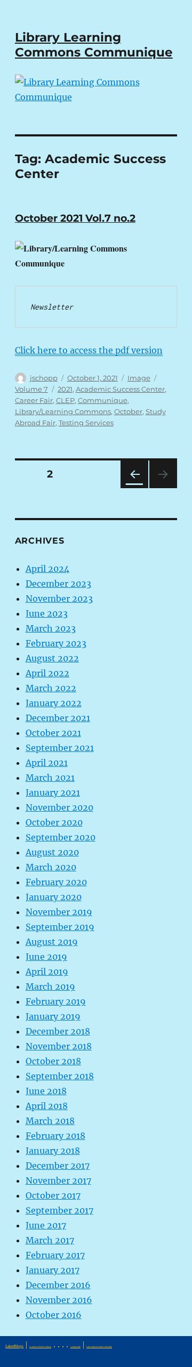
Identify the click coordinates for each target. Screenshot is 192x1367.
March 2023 (51, 628)
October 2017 (53, 1195)
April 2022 (47, 673)
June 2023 (47, 613)
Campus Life (75, 1347)
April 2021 (47, 762)
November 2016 (59, 1300)
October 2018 (53, 1061)
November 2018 (59, 1046)
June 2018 (46, 1091)
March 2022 (51, 688)
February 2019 (56, 1001)
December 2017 (58, 1165)
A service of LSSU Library (40, 1347)
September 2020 (60, 837)
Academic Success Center (120, 389)
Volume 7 (31, 389)
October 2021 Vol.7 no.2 (75, 218)
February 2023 (56, 643)
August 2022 (52, 658)
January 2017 (52, 1270)
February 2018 (55, 1135)
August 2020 (52, 852)
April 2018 (47, 1106)
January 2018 (53, 1150)
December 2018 (58, 1031)
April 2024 (47, 568)
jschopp (44, 378)
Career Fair (34, 400)
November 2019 (59, 912)
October (128, 411)
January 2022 (54, 703)
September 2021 (60, 747)
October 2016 (54, 1314)
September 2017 (59, 1210)
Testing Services (86, 422)
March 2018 (50, 1120)
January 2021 (53, 792)
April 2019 (47, 971)
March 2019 (50, 986)
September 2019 (60, 926)
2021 (65, 389)
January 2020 (54, 897)
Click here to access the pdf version (89, 350)
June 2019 (46, 956)
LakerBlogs (14, 1346)
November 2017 (58, 1180)
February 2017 (55, 1255)
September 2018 (60, 1076)
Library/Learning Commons (63, 411)
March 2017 (50, 1240)
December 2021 (58, 718)
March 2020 (51, 867)
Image (138, 378)
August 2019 (52, 941)
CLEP (65, 400)
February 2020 (56, 882)
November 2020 (59, 807)
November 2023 (59, 598)
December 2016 (58, 1285)
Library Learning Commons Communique (94, 45)
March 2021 (50, 777)
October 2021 (53, 732)
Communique (102, 400)
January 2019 (53, 1016)
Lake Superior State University (99, 1347)
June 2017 (46, 1225)
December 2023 (58, 583)
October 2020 (54, 822)
